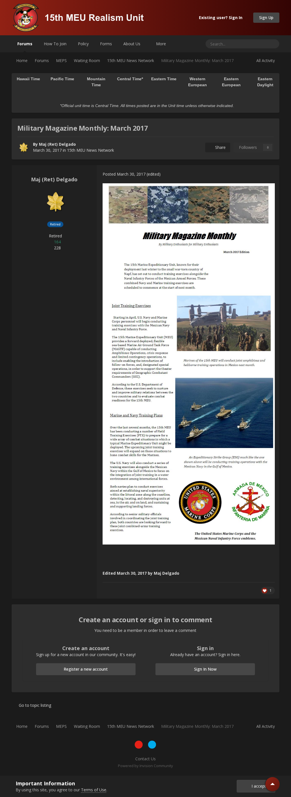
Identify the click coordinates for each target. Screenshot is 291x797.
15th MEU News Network (90, 150)
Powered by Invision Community (145, 765)
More (161, 43)
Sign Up (266, 17)
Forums (24, 43)
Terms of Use (93, 789)
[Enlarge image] (189, 363)
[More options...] (269, 174)
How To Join (55, 43)
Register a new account (86, 669)
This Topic (251, 43)
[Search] (273, 44)
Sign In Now (205, 669)
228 (57, 247)
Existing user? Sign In (222, 17)
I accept (257, 786)
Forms (106, 43)
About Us (132, 43)
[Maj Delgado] (23, 147)
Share (219, 147)
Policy (83, 43)
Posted (124, 174)
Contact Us (145, 758)
